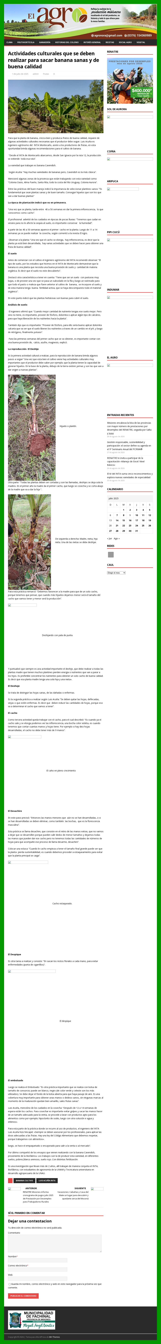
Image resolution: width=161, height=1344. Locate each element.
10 (136, 515)
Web (10, 1274)
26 (149, 525)
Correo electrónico (17, 1265)
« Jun (109, 538)
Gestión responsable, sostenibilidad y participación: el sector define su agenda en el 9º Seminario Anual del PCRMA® (129, 446)
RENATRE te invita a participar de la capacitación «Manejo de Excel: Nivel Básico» (125, 461)
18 (143, 520)
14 (117, 520)
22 (123, 525)
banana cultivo (24, 1180)
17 (136, 520)
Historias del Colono (67, 42)
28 (117, 530)
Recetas (110, 42)
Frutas (46, 73)
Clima (9, 42)
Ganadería (44, 42)
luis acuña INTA (47, 1180)
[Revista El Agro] (80, 37)
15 (123, 520)
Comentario (14, 1232)
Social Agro (125, 42)
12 (149, 515)
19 (149, 520)
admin (36, 73)
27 (110, 530)
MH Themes (54, 1337)
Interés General (92, 42)
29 (123, 530)
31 (136, 530)
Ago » (117, 538)
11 (143, 515)
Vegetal (141, 42)
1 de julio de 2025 (20, 73)
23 (130, 525)
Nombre (12, 1256)
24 (136, 525)
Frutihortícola (25, 42)
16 (130, 520)
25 (143, 525)
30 (130, 530)
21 (117, 525)
